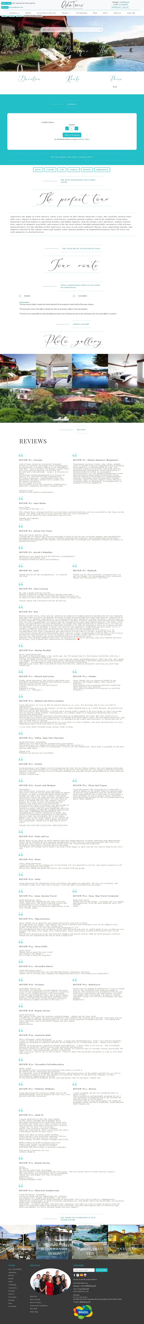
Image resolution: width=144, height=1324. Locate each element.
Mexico (11, 1294)
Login (129, 13)
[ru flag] (85, 1275)
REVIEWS (87, 170)
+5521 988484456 (81, 1301)
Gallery (50, 170)
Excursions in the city (46, 13)
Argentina (12, 1272)
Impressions (102, 170)
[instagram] (78, 1275)
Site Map (33, 1309)
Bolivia (11, 1275)
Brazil (12, 16)
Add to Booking (72, 135)
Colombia (12, 1285)
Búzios (19, 16)
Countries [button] (13, 13)
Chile (11, 1281)
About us (117, 13)
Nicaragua (12, 1297)
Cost (62, 170)
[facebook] (74, 1275)
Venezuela (12, 1306)
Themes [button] (65, 13)
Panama (12, 1300)
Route (38, 170)
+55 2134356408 (123, 4)
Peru (10, 1303)
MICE (105, 13)
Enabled (74, 170)
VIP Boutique (81, 13)
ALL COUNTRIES (15, 1269)
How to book (35, 1299)
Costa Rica (13, 1288)
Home (5, 16)
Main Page (34, 1312)
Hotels (4, 3)
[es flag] (82, 1275)
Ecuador (12, 1291)
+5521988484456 (124, 2)
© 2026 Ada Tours (80, 1297)
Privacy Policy (84, 139)
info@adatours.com (16, 7)
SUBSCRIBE (101, 1270)
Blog (95, 13)
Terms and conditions (39, 1306)
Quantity (72, 125)
